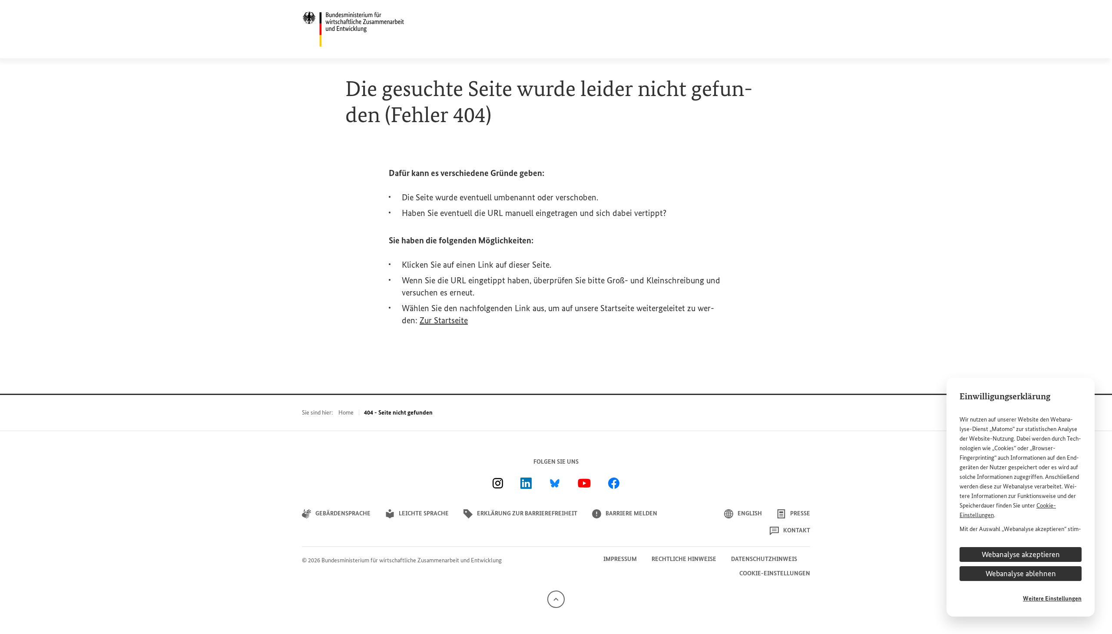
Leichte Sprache (424, 513)
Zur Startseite (444, 320)
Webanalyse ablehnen (1021, 573)
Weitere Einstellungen (1052, 598)
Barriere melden (631, 513)
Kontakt (796, 530)
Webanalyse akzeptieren (1021, 554)
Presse (800, 513)
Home (346, 412)
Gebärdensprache (343, 513)
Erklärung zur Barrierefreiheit (527, 513)
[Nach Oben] (556, 598)
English (750, 513)
